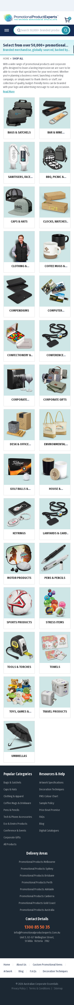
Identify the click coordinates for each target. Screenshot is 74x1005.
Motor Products (19, 578)
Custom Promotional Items (47, 964)
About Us (21, 964)
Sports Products (19, 622)
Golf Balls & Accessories (19, 490)
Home (7, 964)
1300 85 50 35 (37, 927)
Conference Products (54, 356)
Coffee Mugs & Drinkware (55, 267)
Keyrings (19, 533)
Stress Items (55, 622)
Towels (55, 667)
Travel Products (55, 711)
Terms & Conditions (39, 988)
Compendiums (19, 310)
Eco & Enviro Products (15, 823)
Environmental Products (55, 445)
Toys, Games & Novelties (19, 713)
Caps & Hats (19, 221)
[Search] (65, 30)
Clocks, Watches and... (55, 223)
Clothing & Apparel (19, 267)
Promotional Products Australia (37, 910)
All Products (10, 844)
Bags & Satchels (19, 132)
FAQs (42, 817)
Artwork (8, 971)
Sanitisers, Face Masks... (19, 178)
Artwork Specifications (51, 782)
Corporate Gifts (55, 399)
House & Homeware (54, 490)
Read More (9, 91)
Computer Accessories (55, 312)
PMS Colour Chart (48, 796)
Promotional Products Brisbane (37, 875)
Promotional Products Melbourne (37, 862)
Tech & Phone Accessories (18, 817)
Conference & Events (15, 830)
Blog (41, 823)
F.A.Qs (33, 971)
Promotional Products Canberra (37, 896)
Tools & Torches (19, 667)
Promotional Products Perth (37, 882)
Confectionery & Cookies (19, 356)
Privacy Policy (19, 988)
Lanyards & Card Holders (55, 534)
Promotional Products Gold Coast (37, 903)
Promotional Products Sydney (37, 868)
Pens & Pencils (54, 578)
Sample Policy (46, 803)
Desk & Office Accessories (19, 445)
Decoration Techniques (51, 789)
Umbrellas (19, 756)
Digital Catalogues (49, 830)
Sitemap (58, 988)
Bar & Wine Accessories (55, 134)
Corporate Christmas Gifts (19, 401)
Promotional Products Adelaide (37, 889)
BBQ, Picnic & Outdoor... (55, 178)
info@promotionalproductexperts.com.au (37, 932)
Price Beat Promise (49, 810)
